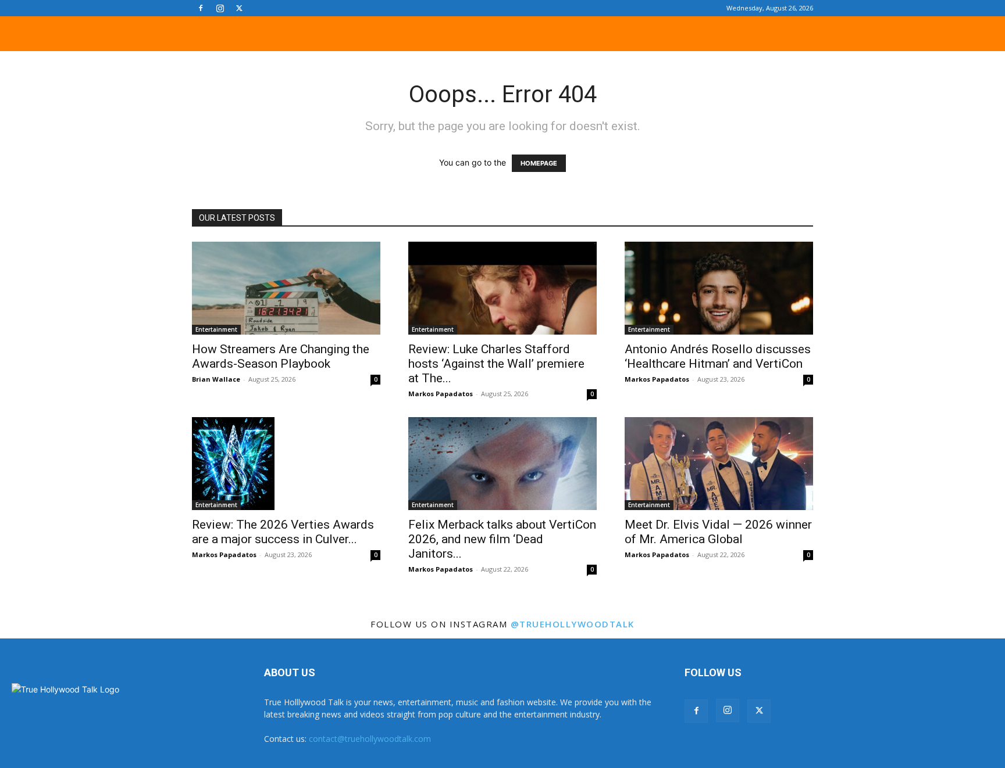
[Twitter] (239, 8)
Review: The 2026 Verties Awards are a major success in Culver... (283, 532)
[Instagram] (220, 8)
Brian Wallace (216, 379)
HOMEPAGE (539, 163)
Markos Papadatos (440, 393)
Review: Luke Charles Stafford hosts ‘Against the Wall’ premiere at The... (496, 363)
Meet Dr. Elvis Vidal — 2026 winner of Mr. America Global (718, 532)
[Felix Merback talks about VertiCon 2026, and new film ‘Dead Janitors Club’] (502, 463)
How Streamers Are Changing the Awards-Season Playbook (280, 356)
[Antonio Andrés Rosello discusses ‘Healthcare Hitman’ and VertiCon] (719, 288)
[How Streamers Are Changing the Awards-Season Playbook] (286, 288)
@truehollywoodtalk (573, 624)
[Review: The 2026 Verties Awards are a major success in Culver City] (286, 463)
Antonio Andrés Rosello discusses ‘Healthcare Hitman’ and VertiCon (718, 356)
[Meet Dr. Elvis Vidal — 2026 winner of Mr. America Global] (719, 463)
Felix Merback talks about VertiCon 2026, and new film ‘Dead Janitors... (502, 539)
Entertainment (216, 329)
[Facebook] (200, 8)
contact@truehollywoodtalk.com (370, 738)
